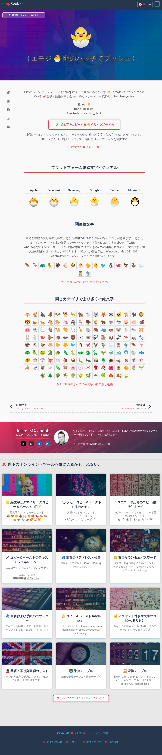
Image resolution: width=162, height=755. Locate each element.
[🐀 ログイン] (133, 329)
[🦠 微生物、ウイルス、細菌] (57, 367)
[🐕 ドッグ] (65, 314)
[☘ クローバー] (95, 375)
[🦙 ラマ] (73, 329)
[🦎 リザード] (65, 352)
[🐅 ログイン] (35, 322)
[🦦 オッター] (111, 337)
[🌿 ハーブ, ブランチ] (88, 375)
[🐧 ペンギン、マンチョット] (111, 265)
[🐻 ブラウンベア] (73, 337)
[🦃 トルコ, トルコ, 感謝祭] (57, 265)
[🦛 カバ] (111, 329)
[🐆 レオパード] (42, 322)
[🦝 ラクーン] (111, 314)
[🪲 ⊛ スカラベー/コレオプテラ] (103, 360)
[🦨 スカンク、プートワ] (118, 337)
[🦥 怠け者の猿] (103, 337)
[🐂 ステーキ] (103, 322)
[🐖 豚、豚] (133, 322)
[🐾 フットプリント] (141, 337)
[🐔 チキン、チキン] (65, 265)
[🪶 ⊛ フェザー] (27, 265)
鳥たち (84, 282)
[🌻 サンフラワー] (118, 367)
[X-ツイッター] (23, 443)
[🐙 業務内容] (50, 360)
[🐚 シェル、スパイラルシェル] (57, 360)
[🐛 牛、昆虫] (80, 360)
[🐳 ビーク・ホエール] (111, 352)
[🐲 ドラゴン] (80, 352)
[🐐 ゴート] (50, 329)
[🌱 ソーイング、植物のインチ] (141, 367)
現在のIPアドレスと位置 (81, 557)
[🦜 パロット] (50, 265)
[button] (157, 4)
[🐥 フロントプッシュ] (95, 265)
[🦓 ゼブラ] (73, 322)
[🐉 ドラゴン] (88, 352)
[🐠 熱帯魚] (27, 360)
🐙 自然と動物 (84, 384)
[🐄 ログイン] (118, 322)
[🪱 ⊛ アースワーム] (50, 367)
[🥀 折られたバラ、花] (103, 367)
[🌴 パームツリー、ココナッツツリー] (65, 375)
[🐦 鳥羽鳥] (103, 265)
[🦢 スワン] (141, 265)
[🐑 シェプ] (42, 329)
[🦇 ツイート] (65, 337)
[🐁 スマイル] (126, 329)
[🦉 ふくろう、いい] (80, 273)
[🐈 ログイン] (126, 314)
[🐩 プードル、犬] (88, 314)
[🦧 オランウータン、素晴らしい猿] (50, 314)
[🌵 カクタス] (73, 375)
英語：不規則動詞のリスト (27, 671)
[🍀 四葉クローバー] (103, 375)
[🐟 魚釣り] (141, 352)
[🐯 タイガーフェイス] (27, 322)
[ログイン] (39, 443)
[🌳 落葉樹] (57, 375)
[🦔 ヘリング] (57, 337)
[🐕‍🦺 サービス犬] (80, 314)
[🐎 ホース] (57, 322)
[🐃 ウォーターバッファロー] (111, 322)
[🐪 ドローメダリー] (57, 329)
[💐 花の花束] (65, 367)
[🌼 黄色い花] (126, 367)
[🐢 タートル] (57, 352)
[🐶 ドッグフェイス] (57, 314)
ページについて (81, 444)
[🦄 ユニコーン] (65, 322)
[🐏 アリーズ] (35, 329)
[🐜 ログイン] (88, 360)
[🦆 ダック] (133, 265)
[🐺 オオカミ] (95, 314)
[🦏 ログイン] (103, 329)
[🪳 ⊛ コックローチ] (126, 360)
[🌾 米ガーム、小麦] (80, 375)
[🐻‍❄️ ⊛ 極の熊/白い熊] (80, 337)
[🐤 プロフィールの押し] (88, 265)
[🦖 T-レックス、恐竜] (103, 352)
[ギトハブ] (31, 443)
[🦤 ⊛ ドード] (88, 273)
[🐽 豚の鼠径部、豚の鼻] (27, 329)
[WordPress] (47, 443)
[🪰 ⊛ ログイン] (42, 367)
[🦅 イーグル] (126, 265)
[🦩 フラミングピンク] (35, 265)
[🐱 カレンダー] (118, 314)
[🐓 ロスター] (73, 265)
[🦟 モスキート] (35, 367)
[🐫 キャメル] (65, 329)
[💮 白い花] (80, 367)
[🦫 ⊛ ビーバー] (50, 337)
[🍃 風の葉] (126, 375)
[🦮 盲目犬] (73, 314)
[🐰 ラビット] (27, 337)
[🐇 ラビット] (35, 337)
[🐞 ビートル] (111, 360)
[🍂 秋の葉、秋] (118, 375)
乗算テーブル (81, 671)
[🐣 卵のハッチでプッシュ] (80, 265)
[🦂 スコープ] (27, 367)
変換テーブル (135, 671)
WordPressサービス (100, 444)
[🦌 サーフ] (80, 322)
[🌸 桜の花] (73, 367)
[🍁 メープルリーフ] (111, 375)
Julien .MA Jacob (33, 431)
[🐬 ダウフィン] (126, 352)
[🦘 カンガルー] (126, 337)
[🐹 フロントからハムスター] (141, 329)
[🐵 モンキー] (27, 314)
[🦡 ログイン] (133, 337)
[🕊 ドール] (118, 265)
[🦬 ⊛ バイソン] (88, 322)
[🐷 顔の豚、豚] (126, 322)
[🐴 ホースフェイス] (50, 322)
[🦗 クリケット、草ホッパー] (118, 360)
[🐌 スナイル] (65, 360)
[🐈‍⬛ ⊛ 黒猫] (133, 314)
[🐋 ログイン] (118, 352)
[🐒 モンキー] (35, 314)
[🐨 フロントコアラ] (88, 337)
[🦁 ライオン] (141, 314)
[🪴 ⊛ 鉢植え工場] (42, 375)
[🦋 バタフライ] (73, 360)
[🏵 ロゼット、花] (88, 367)
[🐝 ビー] (95, 360)
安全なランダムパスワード (135, 557)
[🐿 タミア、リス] (42, 337)
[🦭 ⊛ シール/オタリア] (133, 352)
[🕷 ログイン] (133, 360)
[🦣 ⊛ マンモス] (95, 329)
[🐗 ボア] (141, 322)
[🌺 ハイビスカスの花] (111, 367)
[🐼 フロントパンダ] (95, 337)
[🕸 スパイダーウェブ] (141, 360)
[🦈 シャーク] (42, 360)
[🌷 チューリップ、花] (133, 367)
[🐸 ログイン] (42, 352)
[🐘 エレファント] (88, 329)
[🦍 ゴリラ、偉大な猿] (42, 314)
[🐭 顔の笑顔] (118, 329)
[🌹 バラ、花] (95, 367)
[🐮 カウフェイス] (95, 322)
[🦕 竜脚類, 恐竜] (95, 352)
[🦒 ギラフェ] (80, 329)
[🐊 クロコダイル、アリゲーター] (50, 352)
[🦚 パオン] (42, 265)
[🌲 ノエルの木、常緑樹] (50, 375)
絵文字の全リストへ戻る (87, 147)
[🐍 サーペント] (73, 352)
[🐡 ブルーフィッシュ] (35, 360)
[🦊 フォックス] (103, 314)
